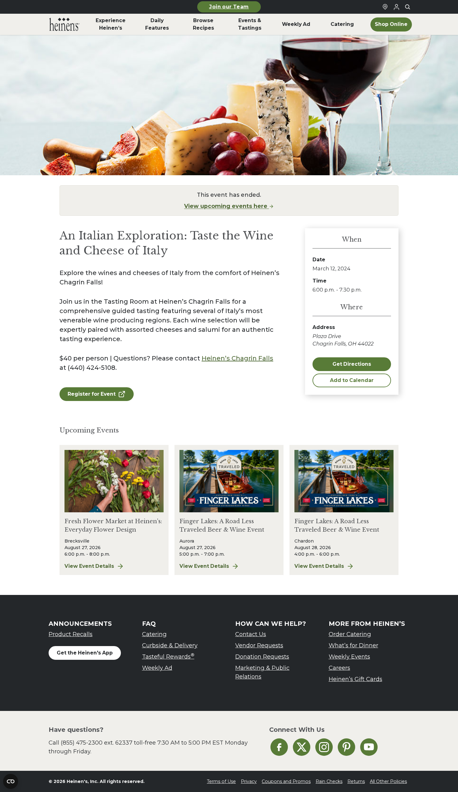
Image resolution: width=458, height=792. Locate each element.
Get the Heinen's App (85, 653)
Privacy (249, 781)
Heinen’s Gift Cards (355, 679)
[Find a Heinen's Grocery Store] (385, 6)
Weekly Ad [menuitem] (296, 24)
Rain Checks (329, 781)
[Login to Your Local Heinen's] (396, 6)
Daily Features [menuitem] (157, 24)
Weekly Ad (157, 667)
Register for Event (92, 394)
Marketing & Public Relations (262, 672)
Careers (339, 667)
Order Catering (350, 634)
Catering (154, 634)
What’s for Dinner (353, 645)
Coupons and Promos (286, 781)
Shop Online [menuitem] (391, 24)
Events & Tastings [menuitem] (249, 24)
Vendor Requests (259, 645)
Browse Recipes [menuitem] (203, 24)
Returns (356, 781)
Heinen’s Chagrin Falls (237, 358)
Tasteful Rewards (168, 656)
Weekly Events (349, 656)
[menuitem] (64, 24)
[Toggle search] (407, 6)
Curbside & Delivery (170, 645)
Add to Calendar (352, 380)
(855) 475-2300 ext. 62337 (96, 742)
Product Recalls (71, 634)
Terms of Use (221, 781)
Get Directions (351, 364)
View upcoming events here (226, 206)
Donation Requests (262, 656)
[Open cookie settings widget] (10, 781)
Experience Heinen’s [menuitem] (111, 24)
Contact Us (250, 634)
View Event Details (114, 566)
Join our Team (229, 7)
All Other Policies (388, 781)
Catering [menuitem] (342, 24)
